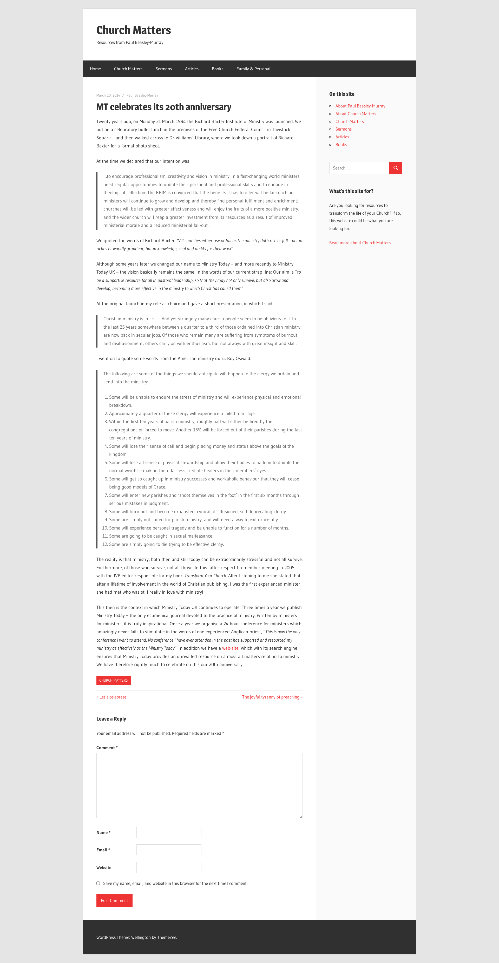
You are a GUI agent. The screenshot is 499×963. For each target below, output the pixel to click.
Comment (107, 747)
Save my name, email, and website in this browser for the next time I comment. (175, 883)
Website (103, 867)
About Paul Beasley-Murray (360, 105)
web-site (230, 648)
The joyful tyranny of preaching (270, 697)
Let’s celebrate (112, 697)
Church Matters (133, 30)
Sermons (164, 68)
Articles (192, 68)
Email (103, 849)
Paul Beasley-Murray (142, 95)
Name (103, 832)
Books (217, 68)
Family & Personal (253, 68)
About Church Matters (356, 113)
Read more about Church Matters (360, 242)
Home (95, 68)
